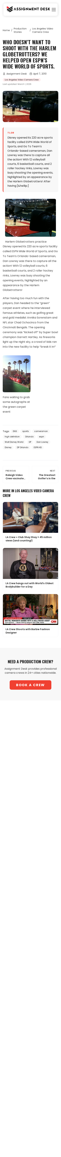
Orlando (29, 436)
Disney (8, 447)
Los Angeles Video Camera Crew (42, 30)
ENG (15, 431)
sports (25, 431)
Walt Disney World (14, 442)
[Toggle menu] (53, 9)
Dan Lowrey (42, 442)
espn (41, 436)
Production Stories (20, 30)
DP (30, 442)
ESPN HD (38, 447)
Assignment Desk (16, 73)
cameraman (41, 431)
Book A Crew (30, 685)
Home (6, 30)
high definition (12, 436)
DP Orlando (22, 447)
